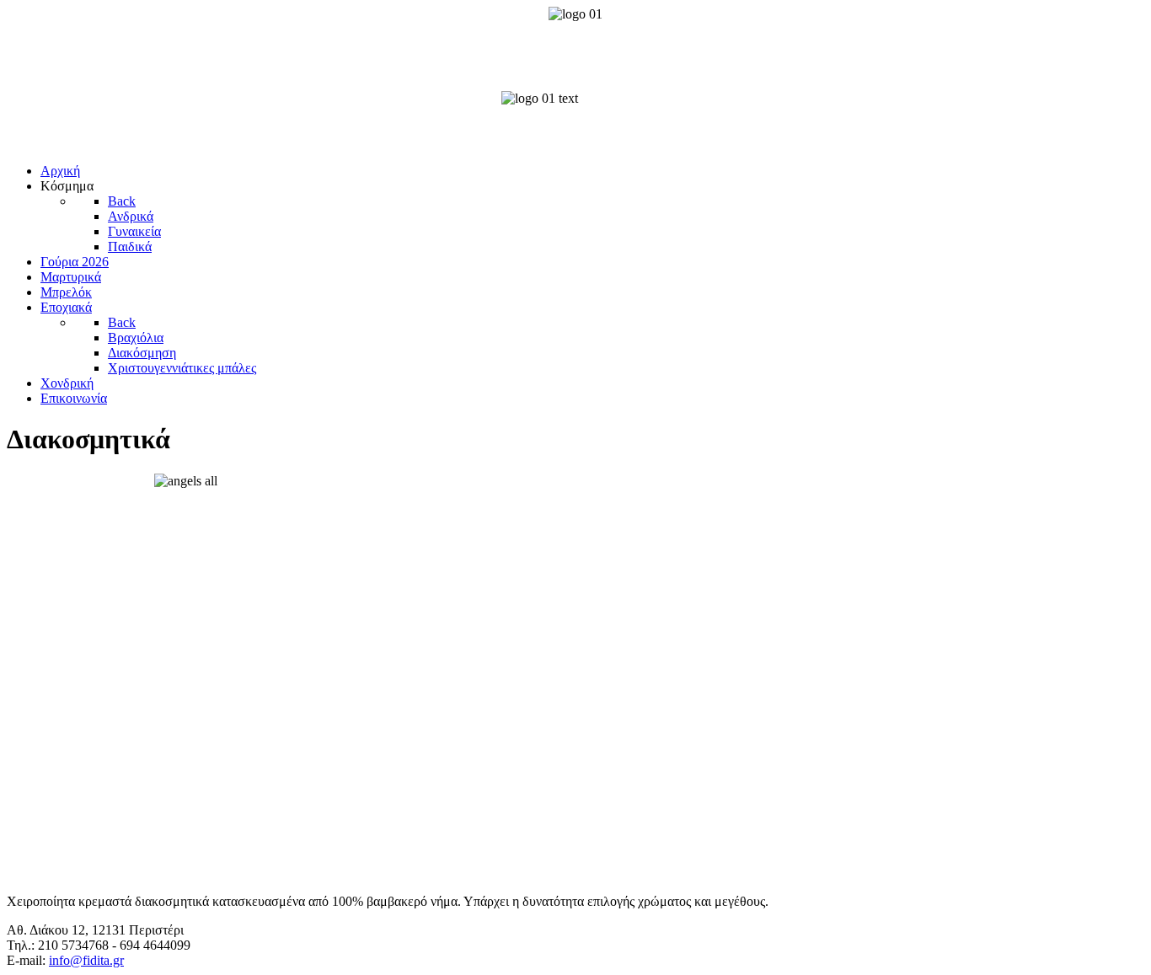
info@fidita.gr (86, 960)
